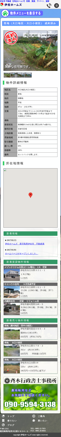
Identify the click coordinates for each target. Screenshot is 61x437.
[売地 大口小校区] (12, 350)
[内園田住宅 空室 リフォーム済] (12, 309)
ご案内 (41, 416)
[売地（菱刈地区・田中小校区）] (12, 333)
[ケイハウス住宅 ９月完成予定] (12, 292)
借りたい (12, 420)
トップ (11, 416)
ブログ (11, 425)
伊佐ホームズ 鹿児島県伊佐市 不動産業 (24, 244)
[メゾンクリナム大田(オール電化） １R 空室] (12, 275)
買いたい (42, 420)
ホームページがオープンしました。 (21, 253)
